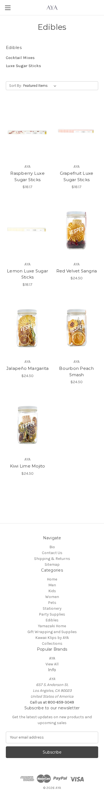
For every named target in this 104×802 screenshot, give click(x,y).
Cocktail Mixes (20, 57)
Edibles (52, 620)
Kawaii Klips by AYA (52, 637)
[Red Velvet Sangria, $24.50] (76, 229)
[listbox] (40, 86)
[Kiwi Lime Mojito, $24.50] (27, 424)
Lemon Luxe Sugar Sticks (27, 274)
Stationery (52, 608)
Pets (52, 602)
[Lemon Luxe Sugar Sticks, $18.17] (27, 229)
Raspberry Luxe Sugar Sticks (27, 176)
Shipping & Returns (52, 558)
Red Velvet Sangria (76, 271)
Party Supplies (52, 614)
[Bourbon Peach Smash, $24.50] (76, 327)
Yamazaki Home (52, 626)
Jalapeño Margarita (27, 368)
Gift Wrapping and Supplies (52, 631)
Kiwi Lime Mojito (27, 466)
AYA (52, 658)
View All (52, 664)
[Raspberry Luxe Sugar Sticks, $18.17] (27, 132)
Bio (52, 547)
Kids (52, 591)
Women (52, 596)
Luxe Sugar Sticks (23, 65)
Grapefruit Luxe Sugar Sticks (76, 176)
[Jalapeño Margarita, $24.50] (27, 327)
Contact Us (52, 552)
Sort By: (15, 85)
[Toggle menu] (7, 7)
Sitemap (52, 564)
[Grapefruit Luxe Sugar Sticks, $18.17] (76, 132)
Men (52, 585)
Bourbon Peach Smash (76, 371)
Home (52, 579)
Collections (52, 643)
